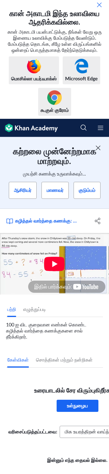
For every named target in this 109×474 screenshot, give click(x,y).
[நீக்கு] (99, 5)
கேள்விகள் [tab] (18, 360)
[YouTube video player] (54, 264)
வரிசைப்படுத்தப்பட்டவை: (32, 431)
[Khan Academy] (29, 128)
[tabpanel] (54, 328)
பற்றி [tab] (11, 309)
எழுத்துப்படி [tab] (34, 309)
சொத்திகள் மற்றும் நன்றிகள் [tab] (64, 360)
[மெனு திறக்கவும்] (100, 128)
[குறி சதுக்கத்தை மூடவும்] (98, 148)
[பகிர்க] (98, 221)
